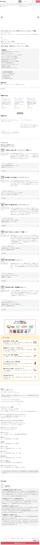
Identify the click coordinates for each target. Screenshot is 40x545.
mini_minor (5, 39)
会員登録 (37, 1)
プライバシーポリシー (27, 538)
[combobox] (14, 1)
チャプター (4, 171)
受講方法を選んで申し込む (20, 543)
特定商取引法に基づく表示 (35, 538)
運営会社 (18, 538)
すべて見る (20, 113)
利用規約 (22, 538)
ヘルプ (9, 538)
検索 (20, 1)
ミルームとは (5, 538)
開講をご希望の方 (13, 538)
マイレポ (28, 1)
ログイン (33, 1)
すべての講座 (24, 1)
